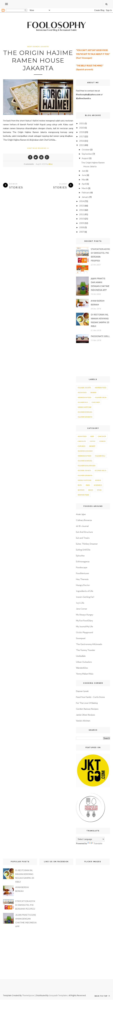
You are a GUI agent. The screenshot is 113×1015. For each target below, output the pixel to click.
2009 (81, 223)
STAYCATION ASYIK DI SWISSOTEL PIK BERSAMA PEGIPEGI (100, 255)
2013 (81, 205)
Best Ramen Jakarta (38, 46)
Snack (90, 490)
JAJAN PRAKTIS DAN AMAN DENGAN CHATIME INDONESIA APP (100, 284)
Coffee (92, 441)
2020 (81, 127)
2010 (81, 218)
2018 (81, 132)
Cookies (102, 441)
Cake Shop (96, 402)
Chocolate (82, 441)
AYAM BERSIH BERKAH (97, 302)
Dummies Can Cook (85, 451)
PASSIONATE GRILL (100, 336)
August (85, 158)
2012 (81, 210)
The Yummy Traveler (85, 650)
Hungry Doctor (83, 585)
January (85, 197)
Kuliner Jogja (100, 397)
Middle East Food (84, 407)
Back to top (101, 996)
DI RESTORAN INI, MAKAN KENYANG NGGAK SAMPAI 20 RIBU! (100, 320)
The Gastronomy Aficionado (89, 644)
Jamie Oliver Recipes (85, 714)
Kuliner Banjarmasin (86, 465)
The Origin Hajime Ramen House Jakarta (38, 60)
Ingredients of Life (84, 591)
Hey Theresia (82, 579)
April (84, 184)
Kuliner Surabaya (85, 417)
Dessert (93, 392)
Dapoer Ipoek (82, 691)
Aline (50, 164)
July (83, 171)
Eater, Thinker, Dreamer (87, 543)
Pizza (88, 485)
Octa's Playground (84, 632)
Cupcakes (81, 446)
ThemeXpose (28, 995)
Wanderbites (82, 668)
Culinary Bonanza (84, 520)
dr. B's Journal (82, 526)
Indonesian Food (84, 397)
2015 (81, 145)
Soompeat (80, 638)
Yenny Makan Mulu (84, 673)
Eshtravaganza (82, 561)
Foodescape (81, 567)
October (86, 149)
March (85, 188)
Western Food (100, 387)
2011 (81, 214)
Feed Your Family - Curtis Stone (90, 697)
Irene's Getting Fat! (85, 597)
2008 (81, 227)
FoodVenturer (82, 573)
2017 (81, 136)
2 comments (29, 164)
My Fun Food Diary (84, 620)
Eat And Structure (84, 532)
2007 (81, 231)
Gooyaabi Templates (58, 995)
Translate (97, 843)
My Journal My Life (84, 626)
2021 (81, 123)
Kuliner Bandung (85, 412)
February (86, 192)
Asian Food (82, 392)
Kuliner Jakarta (84, 387)
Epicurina (80, 555)
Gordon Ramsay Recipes (87, 709)
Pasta (80, 485)
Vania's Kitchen (83, 720)
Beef (92, 436)
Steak (99, 490)
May (84, 179)
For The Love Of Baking (87, 703)
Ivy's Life (80, 603)
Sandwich (98, 485)
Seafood (81, 490)
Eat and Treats (83, 538)
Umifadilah (81, 656)
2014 (81, 201)
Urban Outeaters (84, 662)
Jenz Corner (81, 608)
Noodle (98, 480)
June (84, 175)
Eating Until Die (83, 549)
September (87, 154)
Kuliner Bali (83, 402)
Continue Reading (37, 148)
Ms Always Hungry (84, 614)
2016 (81, 141)
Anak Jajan (81, 514)
